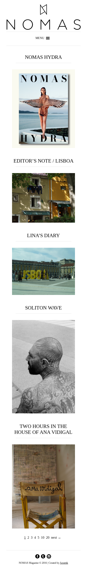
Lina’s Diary (43, 235)
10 (42, 537)
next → (56, 537)
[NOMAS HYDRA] (43, 147)
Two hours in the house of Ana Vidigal (43, 429)
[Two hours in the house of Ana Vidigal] (43, 527)
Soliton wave (43, 308)
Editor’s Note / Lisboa (43, 161)
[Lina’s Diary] (43, 294)
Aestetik (64, 562)
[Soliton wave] (43, 412)
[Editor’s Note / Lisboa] (43, 221)
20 (47, 537)
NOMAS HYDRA (43, 57)
